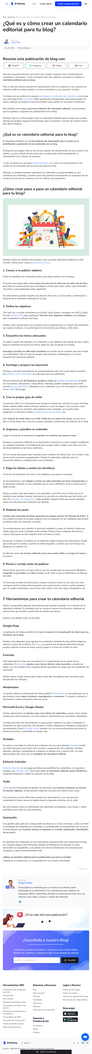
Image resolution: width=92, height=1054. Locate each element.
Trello (5, 787)
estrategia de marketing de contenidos (58, 96)
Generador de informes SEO (14, 1020)
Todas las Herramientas (12, 1027)
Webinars (36, 1006)
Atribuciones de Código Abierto (75, 1000)
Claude (58, 65)
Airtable (75, 745)
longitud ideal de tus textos (48, 412)
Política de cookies (70, 993)
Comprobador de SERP (12, 1017)
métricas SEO (16, 315)
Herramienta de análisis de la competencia (14, 1012)
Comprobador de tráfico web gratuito (14, 1006)
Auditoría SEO (8, 995)
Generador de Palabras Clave (14, 1002)
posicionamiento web (42, 163)
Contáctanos (38, 1025)
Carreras (36, 996)
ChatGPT (15, 65)
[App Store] (76, 1013)
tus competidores (19, 386)
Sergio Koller (16, 42)
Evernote (22, 664)
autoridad (28, 99)
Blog (4, 17)
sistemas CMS (22, 770)
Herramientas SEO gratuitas (44, 1010)
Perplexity (37, 65)
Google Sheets (32, 728)
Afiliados (36, 1032)
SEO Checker (8, 999)
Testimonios (37, 1003)
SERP (12, 389)
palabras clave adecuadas (19, 374)
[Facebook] (74, 1043)
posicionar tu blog (41, 262)
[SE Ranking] (18, 4)
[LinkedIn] (87, 1043)
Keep (38, 644)
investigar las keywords (22, 499)
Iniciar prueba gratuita (68, 3)
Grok (80, 65)
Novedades (37, 1000)
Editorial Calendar (11, 768)
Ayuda (35, 1029)
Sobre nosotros (39, 993)
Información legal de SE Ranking (75, 996)
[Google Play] (76, 1019)
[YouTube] (82, 1043)
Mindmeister (59, 693)
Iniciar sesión (46, 3)
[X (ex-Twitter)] (78, 1043)
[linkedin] (20, 901)
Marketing (11, 17)
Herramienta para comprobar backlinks (14, 990)
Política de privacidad (71, 989)
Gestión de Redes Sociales (13, 1023)
